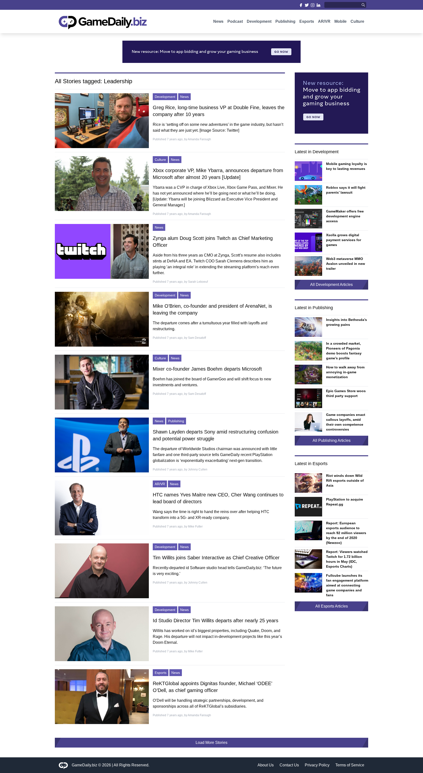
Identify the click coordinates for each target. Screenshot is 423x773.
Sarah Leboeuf (198, 281)
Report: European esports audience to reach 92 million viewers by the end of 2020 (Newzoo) (346, 533)
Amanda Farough (199, 139)
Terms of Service (349, 765)
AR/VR (324, 21)
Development (259, 21)
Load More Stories (211, 742)
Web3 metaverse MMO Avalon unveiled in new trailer (345, 263)
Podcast (235, 21)
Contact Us (289, 765)
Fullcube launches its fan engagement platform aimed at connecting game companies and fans (347, 585)
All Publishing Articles (332, 440)
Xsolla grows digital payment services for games (343, 240)
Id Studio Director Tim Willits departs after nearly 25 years (215, 620)
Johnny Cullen (197, 469)
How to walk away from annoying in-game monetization (345, 372)
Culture (357, 21)
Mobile (340, 21)
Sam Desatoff (197, 338)
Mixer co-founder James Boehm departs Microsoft (207, 369)
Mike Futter (195, 526)
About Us (266, 765)
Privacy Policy (317, 765)
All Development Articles (331, 284)
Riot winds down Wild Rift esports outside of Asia (345, 480)
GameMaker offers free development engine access (345, 216)
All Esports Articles (331, 606)
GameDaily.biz (84, 765)
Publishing (285, 21)
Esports (306, 21)
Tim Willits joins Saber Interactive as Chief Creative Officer (216, 557)
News (218, 21)
